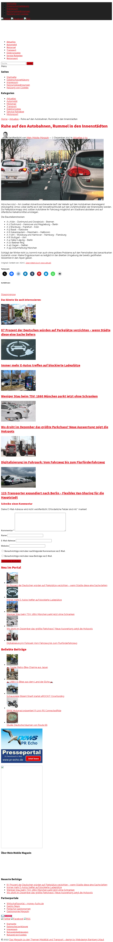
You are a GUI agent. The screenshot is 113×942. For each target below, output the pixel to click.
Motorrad (11, 47)
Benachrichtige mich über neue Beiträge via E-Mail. (28, 556)
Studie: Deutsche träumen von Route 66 (27, 725)
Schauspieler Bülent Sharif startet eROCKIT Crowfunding (35, 696)
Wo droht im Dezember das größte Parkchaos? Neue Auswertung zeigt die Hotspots (50, 628)
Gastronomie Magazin (18, 911)
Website (5, 545)
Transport (11, 50)
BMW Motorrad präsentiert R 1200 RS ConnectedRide (34, 710)
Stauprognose (8, 294)
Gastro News (13, 906)
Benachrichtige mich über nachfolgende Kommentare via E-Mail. (34, 551)
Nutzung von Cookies (18, 14)
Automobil (12, 44)
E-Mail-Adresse (8, 540)
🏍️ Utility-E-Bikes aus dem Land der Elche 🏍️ (30, 681)
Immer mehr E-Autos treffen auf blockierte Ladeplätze (40, 365)
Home (4, 119)
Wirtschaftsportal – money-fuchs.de (25, 903)
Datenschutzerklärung (18, 6)
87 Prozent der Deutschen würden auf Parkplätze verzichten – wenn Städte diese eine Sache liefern (57, 585)
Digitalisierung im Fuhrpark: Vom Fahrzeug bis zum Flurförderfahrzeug (53, 462)
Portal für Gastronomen (19, 909)
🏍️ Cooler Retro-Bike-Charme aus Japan (27, 667)
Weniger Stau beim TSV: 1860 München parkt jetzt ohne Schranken (49, 396)
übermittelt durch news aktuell (38, 263)
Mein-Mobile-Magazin (38, 137)
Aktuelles (11, 41)
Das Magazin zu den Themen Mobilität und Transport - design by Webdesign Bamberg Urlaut (56, 939)
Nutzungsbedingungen (18, 11)
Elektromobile (14, 52)
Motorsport (12, 58)
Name (4, 535)
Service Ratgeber (15, 55)
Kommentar (7, 530)
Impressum (12, 8)
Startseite (11, 3)
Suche (30, 63)
